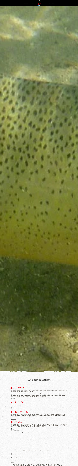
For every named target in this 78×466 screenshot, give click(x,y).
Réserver (13, 398)
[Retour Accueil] (39, 3)
